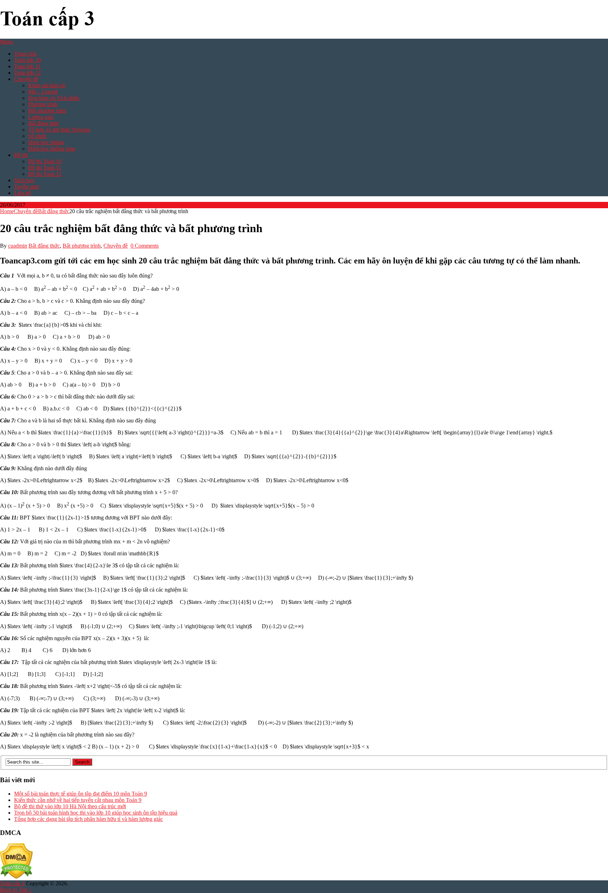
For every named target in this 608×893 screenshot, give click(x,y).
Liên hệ (22, 193)
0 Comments (145, 246)
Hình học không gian (51, 149)
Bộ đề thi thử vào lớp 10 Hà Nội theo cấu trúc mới (70, 806)
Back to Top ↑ (16, 890)
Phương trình (42, 104)
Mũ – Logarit (43, 92)
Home (7, 211)
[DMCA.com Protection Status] (16, 877)
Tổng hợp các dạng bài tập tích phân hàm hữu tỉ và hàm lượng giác (88, 819)
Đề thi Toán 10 (45, 161)
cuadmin (17, 246)
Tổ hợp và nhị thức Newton (59, 130)
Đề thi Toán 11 (44, 168)
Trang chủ (25, 54)
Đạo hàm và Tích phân (53, 98)
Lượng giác (41, 117)
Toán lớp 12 (27, 73)
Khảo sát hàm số (46, 85)
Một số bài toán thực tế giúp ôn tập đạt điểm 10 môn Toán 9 (80, 794)
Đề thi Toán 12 (45, 174)
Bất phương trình (47, 111)
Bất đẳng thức (43, 123)
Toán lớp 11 (27, 66)
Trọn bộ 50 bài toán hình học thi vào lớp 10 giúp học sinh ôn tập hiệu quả (95, 813)
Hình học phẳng (46, 142)
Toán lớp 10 (27, 60)
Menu (6, 42)
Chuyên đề (26, 79)
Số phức (37, 136)
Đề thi (21, 155)
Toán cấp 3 (12, 883)
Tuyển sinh (26, 187)
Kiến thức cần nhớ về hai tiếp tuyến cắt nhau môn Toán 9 (77, 800)
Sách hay (24, 180)
